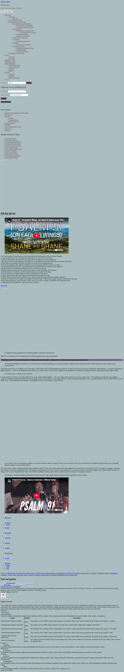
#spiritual (37, 575)
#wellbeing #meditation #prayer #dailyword (64, 575)
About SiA (8, 15)
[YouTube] (8, 538)
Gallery (7, 72)
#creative (69, 573)
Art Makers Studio (10, 138)
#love (14, 575)
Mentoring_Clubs (10, 60)
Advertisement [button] (5, 659)
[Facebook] (8, 517)
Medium (11, 71)
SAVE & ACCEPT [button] (7, 670)
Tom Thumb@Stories (11, 158)
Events (7, 55)
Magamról (15, 18)
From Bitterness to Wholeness (21, 24)
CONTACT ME (6, 102)
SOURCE (4, 285)
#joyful (10, 575)
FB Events (12, 57)
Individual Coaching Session (25, 27)
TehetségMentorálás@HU (13, 156)
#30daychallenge (50, 573)
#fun (107, 573)
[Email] (7, 558)
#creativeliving (85, 573)
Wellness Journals (14, 77)
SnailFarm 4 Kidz (10, 62)
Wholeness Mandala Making (25, 48)
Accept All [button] (14, 592)
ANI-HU (7, 116)
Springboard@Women (11, 154)
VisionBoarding (21, 50)
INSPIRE (8, 125)
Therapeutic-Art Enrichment (25, 31)
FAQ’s (7, 79)
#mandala (20, 575)
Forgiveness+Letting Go (19, 37)
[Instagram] (8, 533)
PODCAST (8, 128)
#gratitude (4, 575)
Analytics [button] (4, 654)
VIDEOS (7, 130)
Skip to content (5, 1)
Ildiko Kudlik (5, 5)
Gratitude (15, 43)
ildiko (27, 573)
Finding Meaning (14, 121)
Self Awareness (17, 29)
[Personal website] (7, 565)
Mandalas (11, 76)
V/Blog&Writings (10, 64)
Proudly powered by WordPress (10, 587)
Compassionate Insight (23, 41)
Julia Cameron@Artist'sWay (13, 149)
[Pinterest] (7, 543)
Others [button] (3, 665)
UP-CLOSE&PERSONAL (13, 127)
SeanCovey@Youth (11, 152)
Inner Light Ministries (11, 147)
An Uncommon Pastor (15, 20)
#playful (31, 575)
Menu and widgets (7, 11)
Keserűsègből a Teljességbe (24, 25)
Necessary (6, 612)
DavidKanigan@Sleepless (13, 144)
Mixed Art (12, 74)
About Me (12, 17)
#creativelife (76, 573)
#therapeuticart (45, 575)
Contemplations (13, 120)
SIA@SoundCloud (14, 65)
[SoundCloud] (9, 553)
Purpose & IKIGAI (22, 51)
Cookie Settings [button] (5, 592)
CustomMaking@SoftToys (13, 142)
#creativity (93, 573)
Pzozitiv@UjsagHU (11, 151)
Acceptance (16, 39)
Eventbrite (12, 58)
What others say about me (16, 53)
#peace (26, 575)
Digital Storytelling (22, 34)
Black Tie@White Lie (11, 140)
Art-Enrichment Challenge (28, 32)
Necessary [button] (4, 610)
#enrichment (101, 573)
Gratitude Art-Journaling (23, 44)
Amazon (11, 69)
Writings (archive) (14, 67)
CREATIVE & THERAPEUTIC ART (16, 113)
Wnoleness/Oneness (18, 46)
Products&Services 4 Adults (17, 22)
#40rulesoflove (60, 573)
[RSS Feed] (7, 568)
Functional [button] (4, 643)
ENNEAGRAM (10, 123)
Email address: (5, 95)
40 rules (11, 118)
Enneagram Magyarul (23, 36)
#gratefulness (113, 573)
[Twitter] (7, 528)
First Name (4, 91)
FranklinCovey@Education (13, 145)
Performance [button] (5, 648)
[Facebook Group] (8, 524)
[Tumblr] (7, 548)
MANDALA (9, 115)
